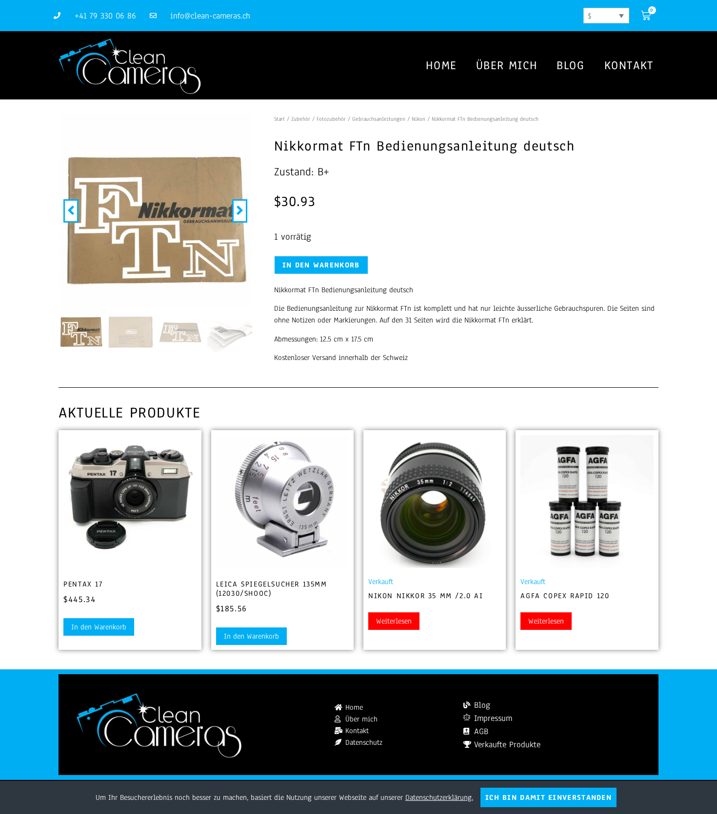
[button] (71, 211)
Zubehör (300, 119)
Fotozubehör (331, 119)
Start (279, 119)
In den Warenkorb (321, 265)
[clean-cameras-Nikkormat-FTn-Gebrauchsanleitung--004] (155, 210)
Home (441, 65)
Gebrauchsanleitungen (378, 119)
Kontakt (629, 65)
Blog (570, 65)
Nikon (418, 119)
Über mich (506, 65)
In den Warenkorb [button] (98, 627)
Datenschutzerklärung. (439, 797)
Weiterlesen (394, 621)
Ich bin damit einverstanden (548, 797)
